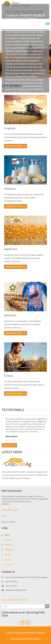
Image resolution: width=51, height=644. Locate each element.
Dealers (8, 560)
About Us (8, 540)
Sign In (5, 516)
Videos (8, 555)
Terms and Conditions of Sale (14, 600)
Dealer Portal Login (10, 510)
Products (8, 545)
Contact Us (9, 565)
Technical (8, 550)
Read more (7, 445)
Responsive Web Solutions (28, 639)
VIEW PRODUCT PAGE (14, 146)
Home (7, 535)
